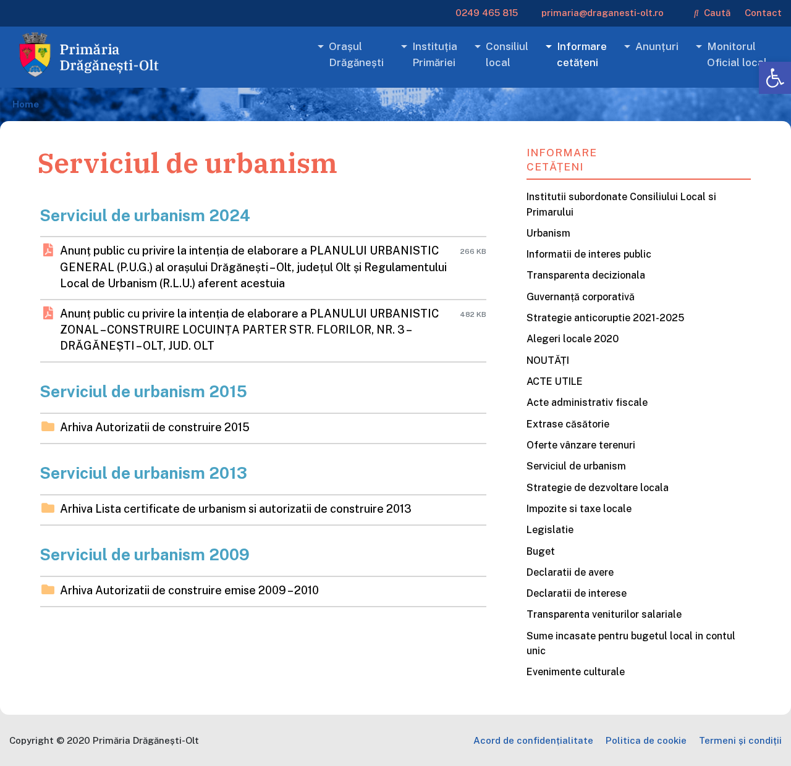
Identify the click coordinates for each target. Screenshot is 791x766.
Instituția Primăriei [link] (434, 54)
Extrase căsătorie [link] (568, 424)
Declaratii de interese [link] (577, 593)
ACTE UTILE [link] (555, 381)
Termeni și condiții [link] (740, 740)
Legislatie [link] (550, 530)
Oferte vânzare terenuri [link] (581, 445)
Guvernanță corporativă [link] (581, 297)
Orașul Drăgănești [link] (356, 54)
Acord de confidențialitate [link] (533, 740)
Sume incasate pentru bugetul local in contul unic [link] (631, 643)
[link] (775, 78)
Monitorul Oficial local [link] (737, 54)
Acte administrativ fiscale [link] (587, 402)
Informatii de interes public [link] (589, 254)
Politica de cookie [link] (646, 740)
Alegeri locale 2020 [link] (573, 339)
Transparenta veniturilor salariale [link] (604, 614)
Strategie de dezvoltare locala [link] (598, 488)
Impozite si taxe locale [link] (579, 509)
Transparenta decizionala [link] (586, 275)
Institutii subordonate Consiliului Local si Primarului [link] (621, 204)
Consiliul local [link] (507, 54)
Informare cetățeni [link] (582, 54)
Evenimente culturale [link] (576, 672)
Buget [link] (541, 551)
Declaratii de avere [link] (570, 572)
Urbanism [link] (548, 233)
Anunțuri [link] (657, 46)
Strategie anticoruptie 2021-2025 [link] (605, 318)
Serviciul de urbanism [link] (576, 466)
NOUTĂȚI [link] (548, 360)
